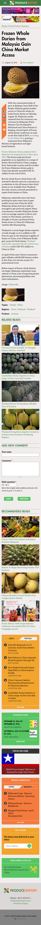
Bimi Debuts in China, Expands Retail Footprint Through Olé (22, 659)
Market (13, 304)
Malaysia (22, 309)
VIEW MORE (20, 707)
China (14, 309)
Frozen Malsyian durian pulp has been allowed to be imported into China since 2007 (20, 154)
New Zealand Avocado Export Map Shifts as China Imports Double (21, 670)
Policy (20, 304)
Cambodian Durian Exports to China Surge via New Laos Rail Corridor (18, 377)
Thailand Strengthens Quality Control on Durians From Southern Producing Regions (20, 434)
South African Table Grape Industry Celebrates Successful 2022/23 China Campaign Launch (18, 626)
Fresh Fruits (14, 26)
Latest (11, 638)
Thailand (31, 309)
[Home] (23, 2)
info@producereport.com (20, 900)
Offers (11, 787)
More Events (20, 741)
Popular (27, 638)
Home (4, 26)
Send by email (4, 129)
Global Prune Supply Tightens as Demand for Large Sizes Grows (20, 770)
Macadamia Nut (15, 816)
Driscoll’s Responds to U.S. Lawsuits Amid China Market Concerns (21, 648)
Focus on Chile (20, 751)
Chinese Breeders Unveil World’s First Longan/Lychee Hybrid (19, 596)
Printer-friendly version (4, 125)
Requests (28, 787)
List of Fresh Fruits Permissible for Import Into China (16, 870)
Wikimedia (13, 284)
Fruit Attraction (11, 736)
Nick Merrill (21, 919)
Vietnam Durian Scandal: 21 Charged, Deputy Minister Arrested (19, 349)
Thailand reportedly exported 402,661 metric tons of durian (20, 244)
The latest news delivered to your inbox (19, 838)
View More (20, 822)
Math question (9, 481)
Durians (25, 26)
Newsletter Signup (20, 903)
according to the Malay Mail (23, 136)
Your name (7, 451)
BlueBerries (13, 806)
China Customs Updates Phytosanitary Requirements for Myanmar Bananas (21, 683)
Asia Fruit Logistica (12, 727)
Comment (7, 460)
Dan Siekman (28, 62)
